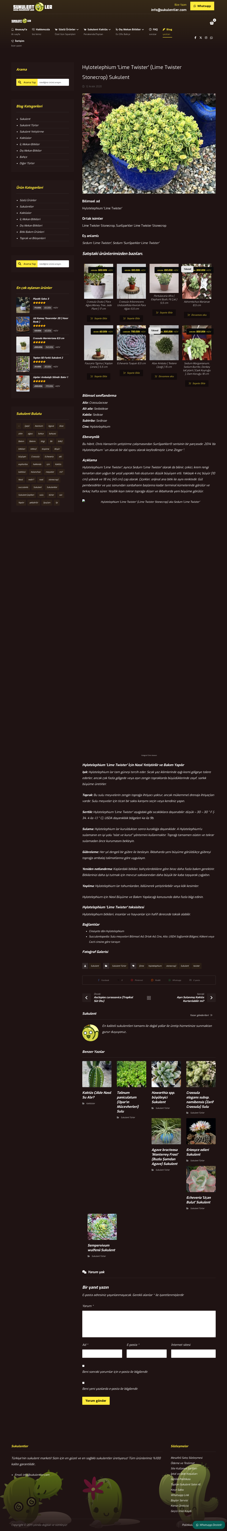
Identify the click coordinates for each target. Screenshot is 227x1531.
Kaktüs (58, 464)
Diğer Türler (27, 163)
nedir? (31, 479)
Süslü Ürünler (28, 200)
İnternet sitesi (180, 1345)
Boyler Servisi (179, 1500)
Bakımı (32, 441)
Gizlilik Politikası (180, 1479)
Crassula (35, 456)
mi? (61, 472)
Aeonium (39, 426)
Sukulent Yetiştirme (32, 131)
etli (60, 456)
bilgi (43, 441)
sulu (41, 495)
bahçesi (52, 433)
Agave (51, 426)
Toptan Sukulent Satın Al (185, 1484)
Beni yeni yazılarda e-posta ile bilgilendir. (110, 1389)
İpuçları (46, 502)
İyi (57, 502)
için (48, 464)
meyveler (50, 472)
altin (20, 433)
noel (41, 479)
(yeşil (27, 426)
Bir (51, 441)
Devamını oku (198, 315)
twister (196, 966)
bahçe (41, 433)
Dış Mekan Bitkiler (31, 150)
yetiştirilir (33, 502)
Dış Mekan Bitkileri (31, 225)
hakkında (37, 464)
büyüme (45, 449)
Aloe (61, 426)
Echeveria (49, 456)
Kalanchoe (35, 472)
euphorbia (23, 464)
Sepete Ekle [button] (100, 318)
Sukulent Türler (119, 966)
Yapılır (21, 502)
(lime (141, 966)
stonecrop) (171, 966)
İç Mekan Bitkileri (30, 219)
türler (51, 495)
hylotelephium (155, 966)
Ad (85, 1345)
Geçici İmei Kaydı (181, 1511)
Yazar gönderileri (199, 1015)
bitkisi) (33, 449)
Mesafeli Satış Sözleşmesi (186, 1458)
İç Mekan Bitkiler (30, 144)
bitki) (60, 441)
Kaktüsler (90, 1103)
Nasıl (20, 479)
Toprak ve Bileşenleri (32, 238)
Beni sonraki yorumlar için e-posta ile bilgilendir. (115, 1372)
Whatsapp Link (180, 1495)
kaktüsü (21, 472)
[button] (212, 23)
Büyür (57, 449)
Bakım (21, 441)
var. (60, 495)
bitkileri (21, 449)
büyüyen (22, 456)
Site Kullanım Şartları (184, 1468)
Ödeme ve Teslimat (182, 1463)
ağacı (30, 433)
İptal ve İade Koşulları (184, 1474)
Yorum (88, 1306)
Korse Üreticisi (180, 1506)
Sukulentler (27, 206)
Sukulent (95, 966)
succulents (23, 487)
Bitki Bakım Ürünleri (32, 232)
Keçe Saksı (177, 1490)
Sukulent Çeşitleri (26, 495)
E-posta (133, 1345)
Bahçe (23, 157)
